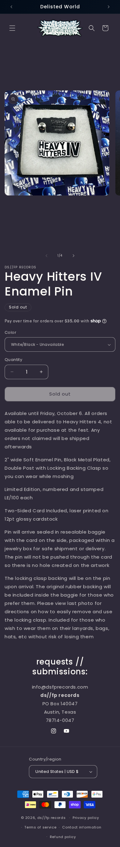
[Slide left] (46, 255)
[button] (12, 28)
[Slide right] (73, 255)
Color (10, 332)
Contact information (81, 827)
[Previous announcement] (11, 7)
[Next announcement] (108, 7)
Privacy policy (86, 817)
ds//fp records (51, 817)
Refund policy (63, 836)
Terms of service (40, 827)
